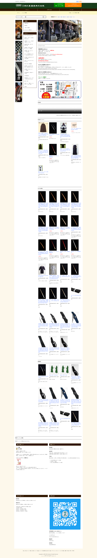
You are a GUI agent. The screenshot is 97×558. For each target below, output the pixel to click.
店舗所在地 (26, 23)
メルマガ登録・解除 (75, 12)
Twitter (70, 12)
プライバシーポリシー (55, 550)
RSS (70, 550)
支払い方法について (26, 550)
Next (80, 31)
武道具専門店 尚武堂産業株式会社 (29, 6)
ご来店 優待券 (27, 27)
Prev (39, 31)
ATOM (73, 550)
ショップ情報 (24, 12)
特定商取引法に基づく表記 (46, 550)
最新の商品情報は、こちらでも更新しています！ (57, 532)
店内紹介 (25, 25)
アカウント (27, 9)
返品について (39, 550)
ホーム (18, 12)
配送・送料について (33, 550)
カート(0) (71, 9)
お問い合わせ (49, 9)
